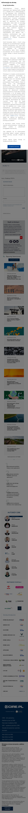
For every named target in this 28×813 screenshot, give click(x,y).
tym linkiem (6, 67)
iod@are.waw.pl (14, 115)
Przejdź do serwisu (14, 146)
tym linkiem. (9, 39)
